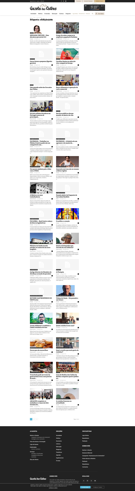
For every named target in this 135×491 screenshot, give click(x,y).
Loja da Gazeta (34, 444)
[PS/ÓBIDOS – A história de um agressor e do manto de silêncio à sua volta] (67, 134)
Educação (58, 446)
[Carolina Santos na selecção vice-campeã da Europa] (67, 54)
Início (31, 17)
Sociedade (32, 192)
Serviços (32, 451)
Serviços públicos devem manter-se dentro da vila (64, 114)
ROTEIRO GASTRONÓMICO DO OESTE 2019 (41, 299)
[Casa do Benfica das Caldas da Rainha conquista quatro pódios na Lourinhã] (67, 367)
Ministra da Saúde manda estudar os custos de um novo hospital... (40, 247)
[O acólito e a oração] (67, 213)
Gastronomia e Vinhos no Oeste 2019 (36, 295)
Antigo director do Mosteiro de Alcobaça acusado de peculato (40, 273)
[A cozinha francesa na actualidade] (67, 393)
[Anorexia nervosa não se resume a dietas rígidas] (67, 161)
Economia (58, 32)
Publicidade (33, 447)
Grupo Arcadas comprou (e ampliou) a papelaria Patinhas (66, 36)
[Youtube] (65, 1)
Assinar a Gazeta (87, 450)
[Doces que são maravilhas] (41, 342)
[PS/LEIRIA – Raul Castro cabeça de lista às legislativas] (41, 213)
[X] (91, 480)
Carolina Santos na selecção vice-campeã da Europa (66, 62)
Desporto (58, 58)
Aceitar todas (85, 487)
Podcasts (84, 441)
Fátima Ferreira (59, 117)
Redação (31, 38)
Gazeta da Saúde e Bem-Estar (35, 166)
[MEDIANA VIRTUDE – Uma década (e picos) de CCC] (41, 28)
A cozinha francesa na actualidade (64, 402)
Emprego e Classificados (37, 453)
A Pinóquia (60, 272)
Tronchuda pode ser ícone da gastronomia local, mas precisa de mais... (41, 376)
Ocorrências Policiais (33, 269)
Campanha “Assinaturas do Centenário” (40, 437)
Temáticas (59, 452)
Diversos (58, 372)
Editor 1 (57, 144)
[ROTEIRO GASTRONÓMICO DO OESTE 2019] (41, 290)
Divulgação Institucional (34, 138)
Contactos (85, 467)
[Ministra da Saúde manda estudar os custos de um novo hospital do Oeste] (41, 238)
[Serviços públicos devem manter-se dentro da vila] (67, 106)
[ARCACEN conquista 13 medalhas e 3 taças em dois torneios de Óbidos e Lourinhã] (41, 393)
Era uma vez (58, 269)
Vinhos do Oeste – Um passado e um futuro (67, 299)
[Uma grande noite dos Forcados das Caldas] (41, 80)
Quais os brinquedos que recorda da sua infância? (64, 246)
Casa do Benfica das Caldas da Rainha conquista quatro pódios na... (67, 376)
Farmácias (33, 457)
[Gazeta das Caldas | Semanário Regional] (43, 7)
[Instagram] (63, 1)
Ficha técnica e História (88, 458)
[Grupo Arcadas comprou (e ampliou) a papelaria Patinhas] (67, 28)
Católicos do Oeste (60, 218)
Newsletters (85, 438)
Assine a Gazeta (34, 435)
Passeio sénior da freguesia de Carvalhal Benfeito (66, 196)
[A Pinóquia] (67, 264)
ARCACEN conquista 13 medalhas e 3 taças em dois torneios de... (39, 403)
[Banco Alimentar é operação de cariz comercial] (67, 80)
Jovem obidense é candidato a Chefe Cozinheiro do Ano (40, 326)
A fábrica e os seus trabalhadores (36, 196)
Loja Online (85, 435)
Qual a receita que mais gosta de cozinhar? (67, 351)
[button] (92, 13)
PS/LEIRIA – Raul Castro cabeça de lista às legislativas (41, 222)
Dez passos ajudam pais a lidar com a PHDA (40, 170)
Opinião (31, 32)
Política (58, 438)
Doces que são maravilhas (39, 350)
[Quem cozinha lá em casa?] (67, 318)
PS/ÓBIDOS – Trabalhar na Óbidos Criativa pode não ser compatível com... (40, 143)
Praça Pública (59, 243)
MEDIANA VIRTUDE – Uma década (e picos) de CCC (39, 36)
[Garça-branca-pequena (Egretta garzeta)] (41, 54)
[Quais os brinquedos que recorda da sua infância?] (67, 238)
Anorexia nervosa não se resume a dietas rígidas (67, 170)
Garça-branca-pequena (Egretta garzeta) (41, 62)
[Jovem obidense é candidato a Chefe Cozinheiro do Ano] (41, 318)
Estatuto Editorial (87, 453)
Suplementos (59, 458)
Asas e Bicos (32, 58)
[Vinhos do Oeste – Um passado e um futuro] (67, 290)
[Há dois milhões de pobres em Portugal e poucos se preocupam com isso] (41, 106)
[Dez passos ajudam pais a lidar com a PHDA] (41, 161)
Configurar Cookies (97, 487)
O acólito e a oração (63, 221)
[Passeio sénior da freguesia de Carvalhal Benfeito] (67, 187)
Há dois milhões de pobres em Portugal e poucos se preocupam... (40, 115)
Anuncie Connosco (35, 449)
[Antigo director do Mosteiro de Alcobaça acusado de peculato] (41, 264)
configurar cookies (53, 487)
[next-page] (37, 419)
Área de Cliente (34, 459)
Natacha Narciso (59, 38)
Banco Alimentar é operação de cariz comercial (67, 88)
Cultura (58, 444)
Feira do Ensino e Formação (37, 441)
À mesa (58, 460)
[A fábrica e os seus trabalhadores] (41, 187)
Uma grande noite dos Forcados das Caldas (41, 88)
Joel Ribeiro (32, 275)
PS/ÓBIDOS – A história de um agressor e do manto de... (66, 142)
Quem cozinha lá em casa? (65, 326)
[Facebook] (61, 1)
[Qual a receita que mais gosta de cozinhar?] (67, 342)
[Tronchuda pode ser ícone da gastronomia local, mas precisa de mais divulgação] (41, 367)
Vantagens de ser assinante (37, 439)
